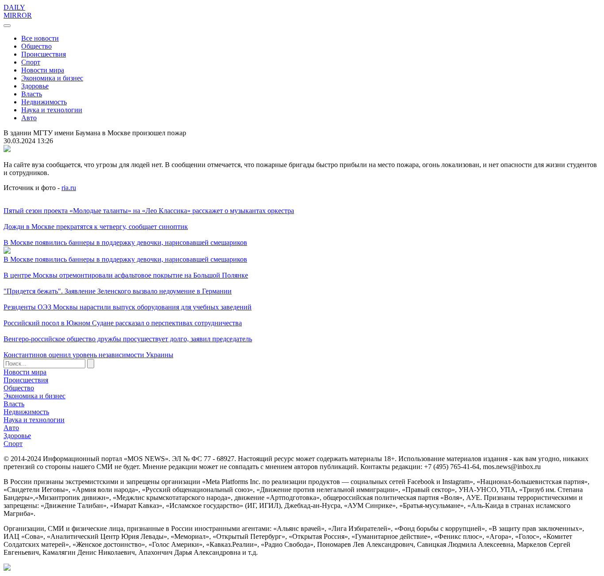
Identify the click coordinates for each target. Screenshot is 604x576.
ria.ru (68, 187)
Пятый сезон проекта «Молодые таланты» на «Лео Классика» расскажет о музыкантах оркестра (149, 210)
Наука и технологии (51, 110)
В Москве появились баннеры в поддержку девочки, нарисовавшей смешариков (125, 242)
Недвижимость (44, 102)
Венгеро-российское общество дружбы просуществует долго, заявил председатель (128, 339)
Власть (31, 94)
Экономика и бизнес (52, 78)
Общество (36, 46)
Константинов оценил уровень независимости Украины (88, 355)
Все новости (40, 38)
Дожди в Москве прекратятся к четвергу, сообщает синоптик (96, 226)
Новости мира (42, 70)
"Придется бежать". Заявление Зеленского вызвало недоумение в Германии (118, 291)
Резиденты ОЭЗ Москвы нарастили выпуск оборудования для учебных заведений (128, 307)
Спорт (30, 62)
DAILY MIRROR (18, 11)
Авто (29, 118)
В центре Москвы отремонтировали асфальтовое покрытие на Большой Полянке (126, 275)
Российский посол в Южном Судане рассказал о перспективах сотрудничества (123, 323)
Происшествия (43, 54)
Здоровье (35, 86)
